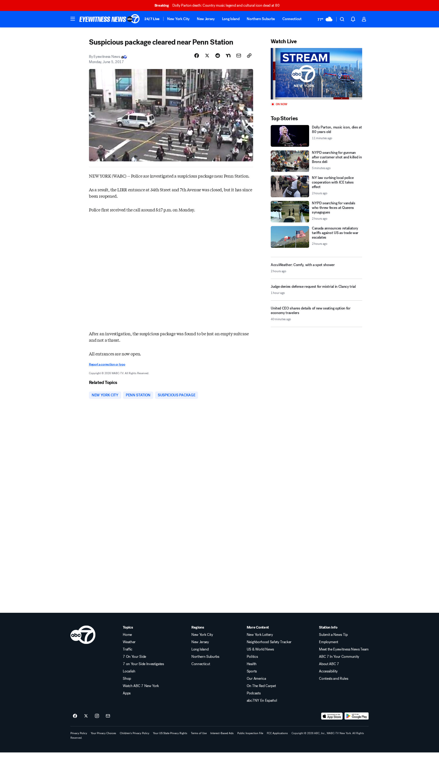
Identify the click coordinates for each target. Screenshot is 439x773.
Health (252, 664)
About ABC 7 (329, 664)
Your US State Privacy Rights (170, 733)
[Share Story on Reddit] (218, 55)
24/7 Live (152, 18)
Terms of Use (199, 733)
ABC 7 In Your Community (339, 656)
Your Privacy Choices (103, 733)
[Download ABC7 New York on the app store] (332, 716)
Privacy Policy (78, 733)
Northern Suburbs (261, 18)
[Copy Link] (249, 55)
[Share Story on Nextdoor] (228, 55)
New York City (178, 18)
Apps (127, 693)
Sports (252, 671)
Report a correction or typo (107, 364)
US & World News (260, 649)
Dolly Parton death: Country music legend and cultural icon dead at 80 (217, 5)
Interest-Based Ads (222, 733)
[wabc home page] (82, 635)
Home (127, 635)
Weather (129, 642)
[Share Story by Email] (239, 55)
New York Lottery (260, 635)
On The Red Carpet (261, 686)
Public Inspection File (250, 733)
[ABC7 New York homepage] (109, 19)
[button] (73, 18)
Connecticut (291, 18)
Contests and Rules (333, 678)
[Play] (316, 73)
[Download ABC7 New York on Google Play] (357, 716)
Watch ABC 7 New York (141, 686)
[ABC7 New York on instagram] (97, 716)
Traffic (127, 649)
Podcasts (253, 693)
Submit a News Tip (333, 635)
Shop (127, 678)
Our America (256, 678)
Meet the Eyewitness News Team (344, 649)
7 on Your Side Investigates (143, 664)
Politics (252, 656)
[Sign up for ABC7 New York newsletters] (107, 716)
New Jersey (206, 18)
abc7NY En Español (262, 700)
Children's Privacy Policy (134, 733)
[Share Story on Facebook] (197, 55)
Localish (129, 671)
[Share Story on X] (207, 55)
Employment (328, 642)
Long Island (230, 18)
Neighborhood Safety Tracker (269, 642)
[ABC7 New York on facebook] (75, 716)
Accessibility (328, 671)
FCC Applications (277, 733)
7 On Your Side (134, 656)
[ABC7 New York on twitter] (86, 716)
